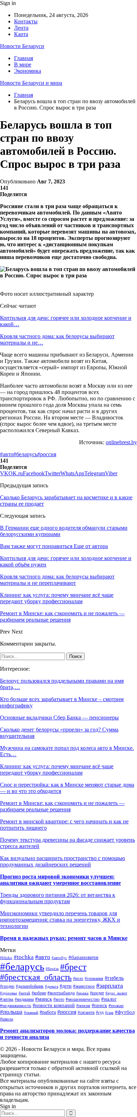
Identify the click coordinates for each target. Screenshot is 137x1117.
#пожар (116, 1005)
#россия (46, 454)
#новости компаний (54, 1005)
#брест (73, 967)
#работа (48, 1012)
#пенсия (83, 1006)
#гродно (7, 986)
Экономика (27, 71)
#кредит (97, 992)
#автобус (59, 958)
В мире (22, 64)
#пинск (99, 1005)
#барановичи (83, 957)
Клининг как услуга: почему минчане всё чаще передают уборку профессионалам (56, 769)
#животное (84, 986)
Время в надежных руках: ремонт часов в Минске (64, 938)
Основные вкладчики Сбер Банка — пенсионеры (59, 718)
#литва (6, 999)
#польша (11, 1012)
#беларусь (25, 454)
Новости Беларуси (22, 46)
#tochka (24, 957)
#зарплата (109, 985)
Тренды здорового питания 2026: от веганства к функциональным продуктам (57, 898)
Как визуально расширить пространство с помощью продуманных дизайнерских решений (62, 861)
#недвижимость (15, 1005)
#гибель (114, 978)
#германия (94, 978)
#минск (43, 999)
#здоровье (8, 993)
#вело (78, 978)
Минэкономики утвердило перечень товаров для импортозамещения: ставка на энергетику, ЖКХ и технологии (60, 919)
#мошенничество (83, 999)
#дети (66, 986)
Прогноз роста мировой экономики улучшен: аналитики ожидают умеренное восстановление (60, 880)
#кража (82, 993)
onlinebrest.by (121, 442)
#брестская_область (36, 977)
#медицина (24, 999)
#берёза (52, 969)
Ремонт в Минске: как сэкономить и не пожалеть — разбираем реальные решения (62, 806)
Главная (23, 58)
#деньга (51, 986)
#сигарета (86, 1012)
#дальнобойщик (30, 986)
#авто (6, 454)
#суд (100, 1012)
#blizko (6, 958)
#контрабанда (61, 992)
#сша (109, 1012)
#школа (6, 1019)
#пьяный (31, 1012)
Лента (21, 28)
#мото (58, 999)
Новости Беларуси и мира (31, 83)
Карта (21, 34)
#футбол (125, 1012)
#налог (109, 999)
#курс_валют (116, 993)
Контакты (26, 21)
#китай (24, 993)
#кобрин (39, 993)
